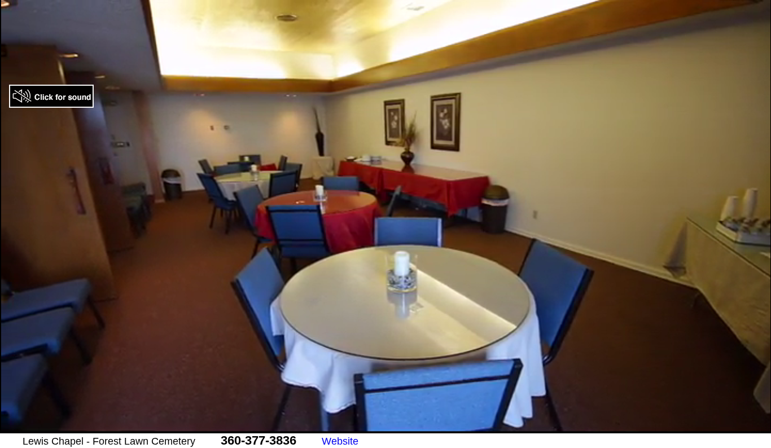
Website (340, 441)
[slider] (373, 425)
